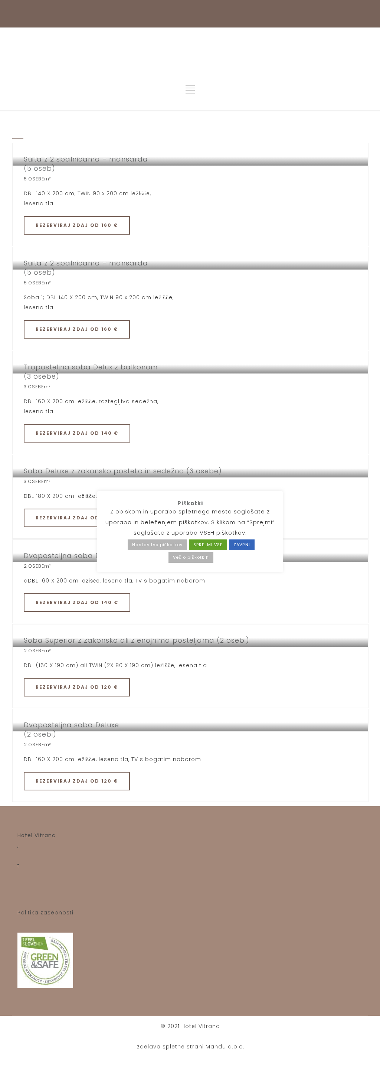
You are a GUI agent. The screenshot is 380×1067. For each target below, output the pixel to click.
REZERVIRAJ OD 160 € (77, 225)
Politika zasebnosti (45, 912)
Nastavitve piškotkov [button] (157, 545)
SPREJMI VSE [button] (208, 545)
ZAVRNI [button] (241, 545)
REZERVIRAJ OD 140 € (77, 433)
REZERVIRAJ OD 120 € (77, 687)
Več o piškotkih (191, 557)
